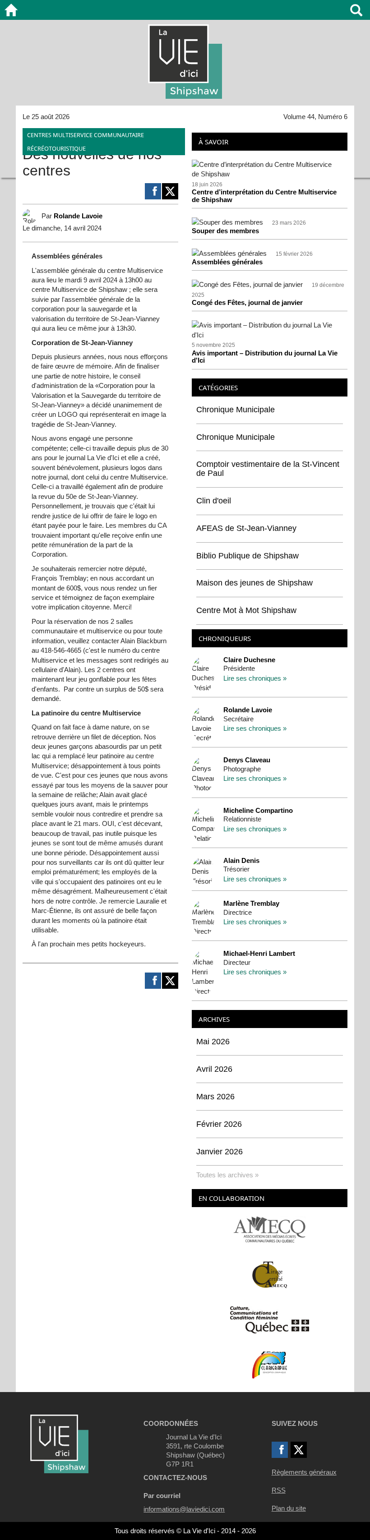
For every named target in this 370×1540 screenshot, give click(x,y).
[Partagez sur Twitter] (170, 191)
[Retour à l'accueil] (11, 10)
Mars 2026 (215, 1096)
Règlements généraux (304, 1472)
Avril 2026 (214, 1069)
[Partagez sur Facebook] (153, 191)
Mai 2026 (213, 1041)
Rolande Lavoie (78, 216)
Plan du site (289, 1508)
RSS (279, 1490)
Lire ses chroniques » (255, 678)
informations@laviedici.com (184, 1509)
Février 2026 (219, 1124)
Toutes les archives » (227, 1175)
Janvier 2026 (219, 1151)
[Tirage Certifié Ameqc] (270, 1274)
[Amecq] (269, 1229)
